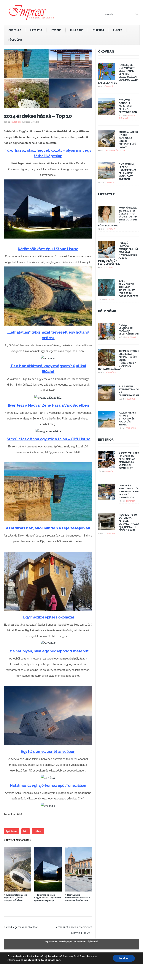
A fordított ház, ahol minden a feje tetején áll (48, 528)
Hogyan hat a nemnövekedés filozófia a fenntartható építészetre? (77, 898)
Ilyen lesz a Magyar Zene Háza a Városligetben (48, 405)
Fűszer (117, 30)
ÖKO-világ (14, 30)
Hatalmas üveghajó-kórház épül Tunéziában (48, 785)
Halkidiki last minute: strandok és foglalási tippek (127, 418)
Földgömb (15, 40)
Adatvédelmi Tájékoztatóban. (42, 959)
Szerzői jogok (65, 942)
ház (25, 831)
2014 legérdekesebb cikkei (22, 927)
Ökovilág (106, 51)
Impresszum (51, 942)
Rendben (123, 958)
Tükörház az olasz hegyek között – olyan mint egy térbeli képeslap (47, 898)
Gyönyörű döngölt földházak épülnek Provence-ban (128, 106)
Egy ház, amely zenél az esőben (48, 751)
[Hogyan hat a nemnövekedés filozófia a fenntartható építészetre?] (85, 890)
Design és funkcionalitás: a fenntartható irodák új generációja (129, 491)
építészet (12, 831)
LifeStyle (36, 30)
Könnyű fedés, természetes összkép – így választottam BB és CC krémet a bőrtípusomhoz (118, 216)
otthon (38, 831)
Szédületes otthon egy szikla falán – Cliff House (48, 439)
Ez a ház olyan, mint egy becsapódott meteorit (48, 651)
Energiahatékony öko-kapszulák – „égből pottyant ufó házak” (16, 898)
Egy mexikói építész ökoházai (48, 617)
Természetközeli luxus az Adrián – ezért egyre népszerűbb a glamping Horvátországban (118, 360)
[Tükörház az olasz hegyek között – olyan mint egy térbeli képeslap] (54, 890)
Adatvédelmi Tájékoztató (86, 942)
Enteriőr (98, 30)
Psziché (56, 30)
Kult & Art (77, 30)
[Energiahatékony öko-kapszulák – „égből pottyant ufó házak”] (24, 890)
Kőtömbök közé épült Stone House (48, 249)
